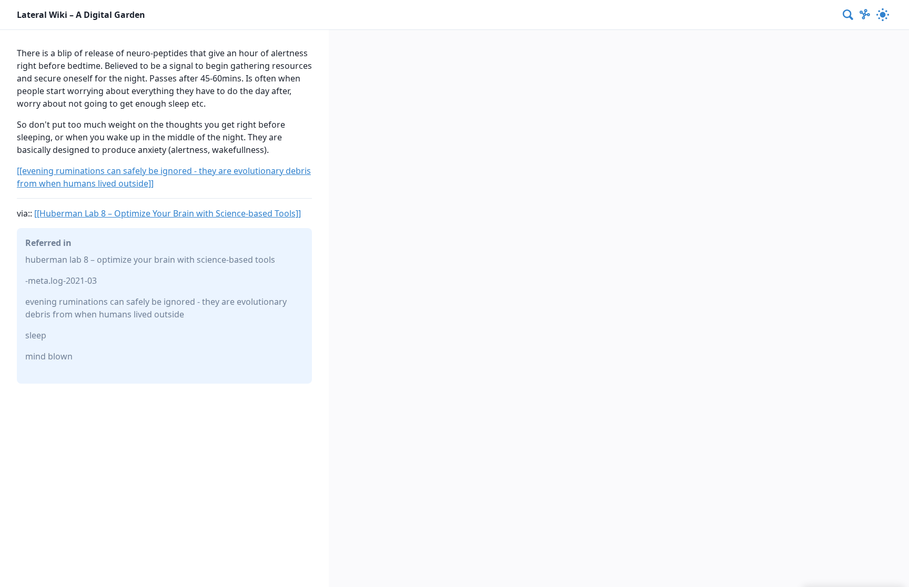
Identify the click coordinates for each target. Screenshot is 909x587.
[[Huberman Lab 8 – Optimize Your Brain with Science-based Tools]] (167, 213)
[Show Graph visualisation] (864, 14)
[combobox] (848, 14)
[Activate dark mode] (882, 14)
